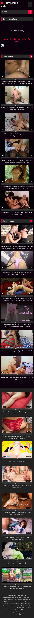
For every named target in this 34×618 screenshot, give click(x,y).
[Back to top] (28, 612)
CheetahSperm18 (20, 39)
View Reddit (7, 39)
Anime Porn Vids (9, 4)
